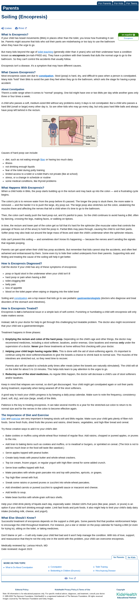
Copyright (120, 590)
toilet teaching (45, 52)
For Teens (131, 3)
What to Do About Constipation (19, 567)
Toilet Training (102, 567)
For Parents (104, 3)
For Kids (118, 3)
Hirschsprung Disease (106, 570)
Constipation (56, 567)
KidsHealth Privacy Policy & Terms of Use (72, 590)
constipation (20, 298)
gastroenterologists (88, 298)
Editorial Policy (21, 590)
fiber (42, 159)
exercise (15, 418)
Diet (3, 418)
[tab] (131, 557)
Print (21, 28)
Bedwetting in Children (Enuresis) (65, 570)
